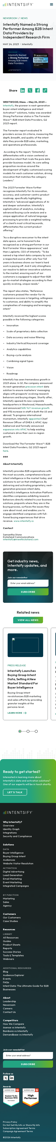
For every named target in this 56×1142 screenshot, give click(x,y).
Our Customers (12, 917)
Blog (5, 971)
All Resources (11, 937)
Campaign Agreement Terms (18, 1131)
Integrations (10, 832)
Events (7, 978)
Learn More (15, 713)
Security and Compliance (17, 836)
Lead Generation (12, 875)
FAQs (6, 982)
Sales (6, 902)
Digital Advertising (13, 871)
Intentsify (8, 105)
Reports (7, 948)
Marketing (9, 898)
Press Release (17, 665)
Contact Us (9, 1011)
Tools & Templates (13, 955)
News (24, 18)
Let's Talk (15, 792)
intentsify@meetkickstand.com (20, 539)
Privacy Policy (10, 1121)
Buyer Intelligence (13, 852)
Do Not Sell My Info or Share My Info (21, 1125)
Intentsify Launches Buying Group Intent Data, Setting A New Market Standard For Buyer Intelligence (23, 679)
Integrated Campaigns (16, 885)
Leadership (9, 1001)
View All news (28, 620)
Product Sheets (11, 944)
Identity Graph (11, 829)
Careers (7, 1008)
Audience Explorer (13, 975)
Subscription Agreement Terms (19, 1128)
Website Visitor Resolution (18, 863)
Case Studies (10, 921)
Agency (7, 905)
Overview (8, 825)
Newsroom (10, 18)
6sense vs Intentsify (14, 1027)
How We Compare (13, 1023)
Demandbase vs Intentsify (18, 1034)
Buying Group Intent (14, 856)
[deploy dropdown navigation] (51, 4)
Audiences (9, 859)
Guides (7, 941)
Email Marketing (12, 878)
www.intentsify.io (24, 520)
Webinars (8, 958)
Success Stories (12, 951)
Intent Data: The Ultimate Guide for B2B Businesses (26, 987)
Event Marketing (12, 882)
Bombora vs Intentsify (15, 1030)
